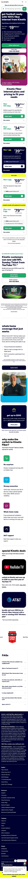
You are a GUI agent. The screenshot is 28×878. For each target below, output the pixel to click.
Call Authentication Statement (8, 840)
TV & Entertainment (6, 779)
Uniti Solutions (4, 856)
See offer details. (14, 311)
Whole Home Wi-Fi (6, 772)
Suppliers (3, 830)
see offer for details (14, 432)
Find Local (3, 795)
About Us (3, 820)
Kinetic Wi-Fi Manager (6, 784)
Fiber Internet (4, 769)
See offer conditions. (7, 83)
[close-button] (24, 868)
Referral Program (5, 805)
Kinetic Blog (4, 802)
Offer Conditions (5, 833)
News (2, 825)
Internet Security (5, 774)
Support (3, 792)
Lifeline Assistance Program (8, 807)
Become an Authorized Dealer (8, 812)
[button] (25, 864)
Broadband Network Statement (9, 835)
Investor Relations (5, 828)
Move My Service (5, 800)
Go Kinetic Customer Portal (8, 797)
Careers (3, 823)
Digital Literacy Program (7, 810)
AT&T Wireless (4, 777)
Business (3, 853)
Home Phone (4, 782)
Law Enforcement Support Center (9, 837)
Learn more (14, 368)
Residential (4, 848)
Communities (4, 851)
